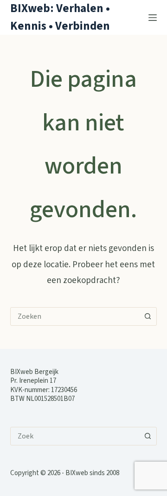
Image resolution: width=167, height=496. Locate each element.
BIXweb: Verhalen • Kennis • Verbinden (60, 17)
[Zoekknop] (147, 316)
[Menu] (152, 17)
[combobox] (75, 316)
